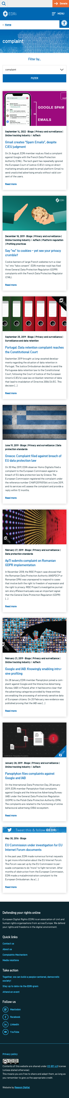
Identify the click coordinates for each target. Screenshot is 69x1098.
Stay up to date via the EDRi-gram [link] (20, 986)
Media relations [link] (11, 960)
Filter (34, 78)
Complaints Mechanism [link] (15, 954)
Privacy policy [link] (10, 1054)
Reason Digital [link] (22, 1087)
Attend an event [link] (11, 991)
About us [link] (7, 949)
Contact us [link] (8, 943)
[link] (64, 23)
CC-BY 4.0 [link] (52, 1066)
